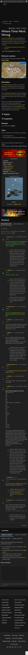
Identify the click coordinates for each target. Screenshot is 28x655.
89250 (9, 332)
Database (5, 21)
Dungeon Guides (19, 607)
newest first (14, 231)
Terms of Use (14, 644)
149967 (11, 297)
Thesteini (10, 306)
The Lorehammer (9, 51)
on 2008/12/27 (21, 386)
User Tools (14, 635)
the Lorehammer (8, 38)
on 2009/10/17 (17, 319)
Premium (14, 641)
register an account (20, 583)
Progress (7, 114)
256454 (9, 386)
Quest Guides (18, 612)
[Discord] (7, 647)
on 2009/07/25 (16, 515)
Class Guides (5, 602)
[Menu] (1, 1)
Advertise (8, 638)
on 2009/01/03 (16, 250)
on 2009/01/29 (17, 376)
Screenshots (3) (14, 176)
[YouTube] (18, 647)
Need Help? (7, 635)
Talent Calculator (6, 617)
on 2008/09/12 (19, 270)
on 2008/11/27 (16, 297)
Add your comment (5, 231)
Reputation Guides (20, 615)
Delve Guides (5, 605)
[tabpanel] (14, 377)
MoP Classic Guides (20, 600)
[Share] (26, 1)
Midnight (4, 622)
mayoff (9, 477)
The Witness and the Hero (16, 485)
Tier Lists (4, 620)
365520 (11, 515)
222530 (9, 376)
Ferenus (10, 500)
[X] (10, 647)
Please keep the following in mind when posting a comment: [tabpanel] (14, 563)
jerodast (12, 347)
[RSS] (20, 647)
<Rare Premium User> (11, 479)
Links (24, 28)
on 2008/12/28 (20, 479)
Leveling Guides (6, 607)
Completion (8, 118)
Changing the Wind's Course (18, 313)
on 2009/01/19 (16, 449)
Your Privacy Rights (17, 638)
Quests (10, 21)
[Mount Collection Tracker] (14, 212)
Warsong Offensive (20, 137)
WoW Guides (5, 600)
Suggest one (17, 204)
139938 (11, 489)
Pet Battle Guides (19, 617)
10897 (9, 270)
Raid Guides (5, 615)
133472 (11, 250)
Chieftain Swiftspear (10, 93)
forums (21, 557)
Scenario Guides (19, 620)
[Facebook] (15, 647)
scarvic (9, 237)
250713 (11, 279)
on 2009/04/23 (23, 364)
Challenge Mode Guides (21, 622)
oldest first (19, 231)
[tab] (6, 224)
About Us (21, 635)
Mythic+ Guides (6, 610)
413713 (9, 319)
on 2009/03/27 (16, 489)
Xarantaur (16, 43)
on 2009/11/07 (18, 332)
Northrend (16, 21)
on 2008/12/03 (22, 306)
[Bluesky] (13, 647)
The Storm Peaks (7, 23)
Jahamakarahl (11, 364)
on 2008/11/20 (16, 279)
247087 (11, 449)
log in (14, 583)
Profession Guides (7, 612)
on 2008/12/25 (20, 237)
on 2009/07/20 (19, 500)
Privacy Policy (21, 641)
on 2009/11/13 (17, 347)
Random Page (6, 641)
